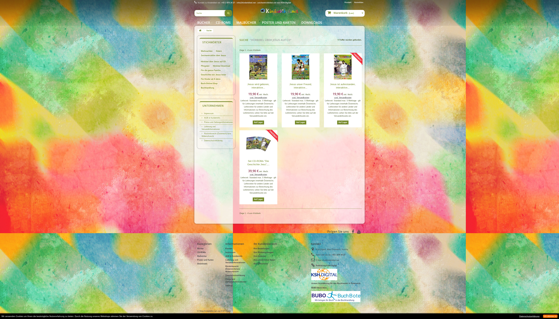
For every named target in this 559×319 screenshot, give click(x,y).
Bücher (203, 22)
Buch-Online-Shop (209, 83)
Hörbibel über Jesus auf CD (213, 61)
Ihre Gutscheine (261, 264)
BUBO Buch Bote (319, 288)
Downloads (311, 22)
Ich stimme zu (550, 316)
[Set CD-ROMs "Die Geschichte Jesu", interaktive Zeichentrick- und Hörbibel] (258, 144)
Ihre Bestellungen (261, 248)
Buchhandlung (207, 88)
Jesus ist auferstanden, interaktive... (342, 86)
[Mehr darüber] (229, 54)
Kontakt (348, 2)
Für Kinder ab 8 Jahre (210, 79)
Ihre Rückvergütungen (264, 252)
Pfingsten (205, 66)
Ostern (219, 51)
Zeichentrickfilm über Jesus (213, 55)
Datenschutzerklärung (213, 140)
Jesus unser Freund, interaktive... (300, 86)
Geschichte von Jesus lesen (213, 75)
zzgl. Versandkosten (258, 97)
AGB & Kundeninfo (212, 118)
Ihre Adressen (260, 256)
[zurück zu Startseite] (200, 30)
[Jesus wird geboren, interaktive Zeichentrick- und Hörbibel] (258, 67)
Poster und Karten (279, 22)
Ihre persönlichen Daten (264, 260)
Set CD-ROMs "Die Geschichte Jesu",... (258, 163)
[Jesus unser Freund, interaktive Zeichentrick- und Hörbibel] (300, 67)
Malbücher (246, 22)
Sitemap (229, 285)
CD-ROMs (223, 22)
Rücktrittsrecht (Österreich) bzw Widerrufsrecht (232, 269)
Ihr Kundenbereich (265, 244)
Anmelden (358, 2)
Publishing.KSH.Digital (326, 265)
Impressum (209, 113)
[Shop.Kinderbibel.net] (279, 12)
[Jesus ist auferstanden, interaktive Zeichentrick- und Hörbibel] (342, 67)
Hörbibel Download (221, 66)
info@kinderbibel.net (330, 260)
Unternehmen (213, 105)
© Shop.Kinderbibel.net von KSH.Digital (214, 311)
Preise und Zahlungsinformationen (218, 122)
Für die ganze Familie (211, 70)
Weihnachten (207, 51)
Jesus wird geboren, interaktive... (258, 86)
